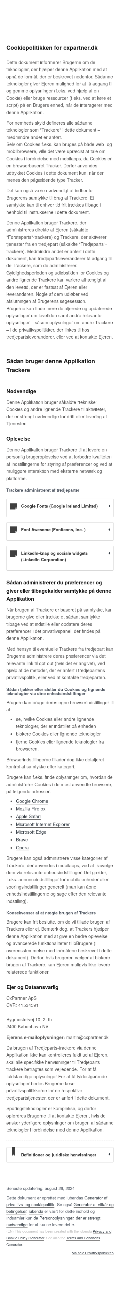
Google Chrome (32, 801)
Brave (22, 839)
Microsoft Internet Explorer (43, 824)
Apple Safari (28, 816)
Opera (22, 847)
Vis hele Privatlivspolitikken (93, 1253)
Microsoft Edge (31, 832)
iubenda (36, 1211)
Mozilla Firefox (30, 808)
